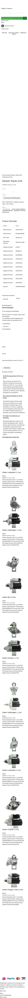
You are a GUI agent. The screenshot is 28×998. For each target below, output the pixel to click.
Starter (4, 476)
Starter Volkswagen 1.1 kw (11, 530)
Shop (2, 945)
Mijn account (4, 948)
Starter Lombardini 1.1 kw (11, 472)
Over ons (3, 921)
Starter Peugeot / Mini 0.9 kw (12, 890)
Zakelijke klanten (5, 930)
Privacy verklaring (6, 954)
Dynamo (8, 175)
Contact (3, 924)
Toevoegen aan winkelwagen (12, 198)
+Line (6, 204)
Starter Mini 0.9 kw (9, 597)
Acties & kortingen (6, 970)
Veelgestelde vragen (6, 927)
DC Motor (3, 959)
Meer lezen (3, 991)
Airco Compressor (6, 964)
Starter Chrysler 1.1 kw (10, 658)
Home (4, 175)
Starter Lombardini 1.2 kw (11, 770)
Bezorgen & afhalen (6, 935)
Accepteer (10, 990)
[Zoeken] (25, 18)
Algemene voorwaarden (7, 951)
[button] (4, 490)
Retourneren (4, 938)
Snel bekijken (4, 494)
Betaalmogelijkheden (6, 932)
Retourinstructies (5, 941)
